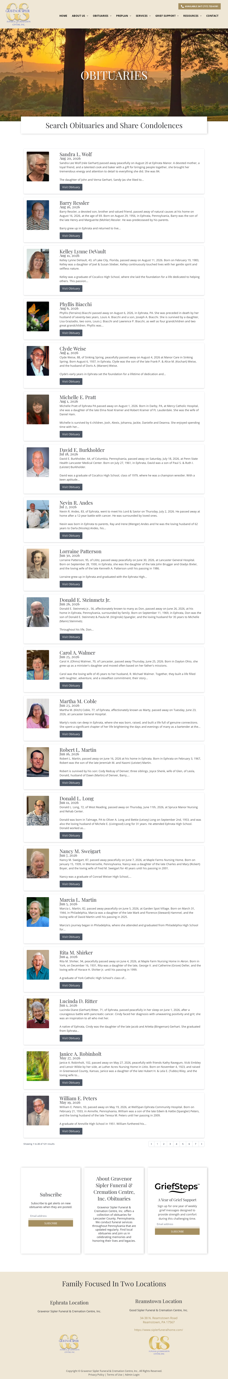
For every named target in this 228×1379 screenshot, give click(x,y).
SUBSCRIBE (50, 1223)
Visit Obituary (71, 187)
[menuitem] (63, 15)
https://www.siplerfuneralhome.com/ (158, 1330)
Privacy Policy (96, 1374)
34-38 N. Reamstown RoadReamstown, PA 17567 (158, 1320)
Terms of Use (114, 1374)
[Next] (202, 1144)
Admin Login (132, 1374)
